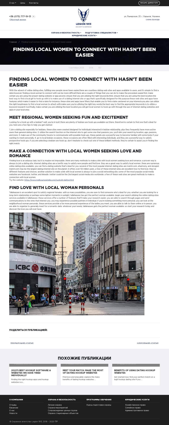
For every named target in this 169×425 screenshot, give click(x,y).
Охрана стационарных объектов (63, 413)
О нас (12, 410)
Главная (13, 42)
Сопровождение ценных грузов (62, 410)
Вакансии (13, 408)
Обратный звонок (18, 20)
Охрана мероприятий (58, 408)
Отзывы (13, 405)
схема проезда (152, 19)
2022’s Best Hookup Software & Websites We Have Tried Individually (31, 373)
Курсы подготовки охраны (98, 405)
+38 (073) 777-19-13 (20, 17)
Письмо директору (149, 3)
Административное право (137, 410)
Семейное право (133, 408)
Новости (13, 413)
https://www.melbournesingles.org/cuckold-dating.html (49, 180)
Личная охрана (55, 405)
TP (56, 421)
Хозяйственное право (135, 405)
